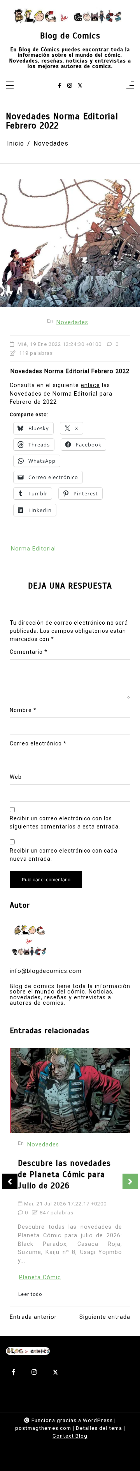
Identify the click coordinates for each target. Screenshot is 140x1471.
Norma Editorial (33, 548)
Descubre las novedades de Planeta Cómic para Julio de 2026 (64, 1174)
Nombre (23, 710)
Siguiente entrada (104, 1317)
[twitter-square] (80, 86)
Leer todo (30, 1294)
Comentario (28, 652)
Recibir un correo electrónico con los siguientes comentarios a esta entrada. (65, 822)
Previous (10, 1181)
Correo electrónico (38, 743)
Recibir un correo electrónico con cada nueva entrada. (63, 855)
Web (16, 777)
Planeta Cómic (40, 1277)
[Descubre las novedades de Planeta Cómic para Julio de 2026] (70, 1090)
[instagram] (69, 86)
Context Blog (70, 1436)
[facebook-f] (59, 86)
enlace (90, 385)
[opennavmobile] (130, 86)
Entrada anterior (33, 1317)
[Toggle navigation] (10, 86)
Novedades (72, 322)
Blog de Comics (70, 36)
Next (130, 1181)
